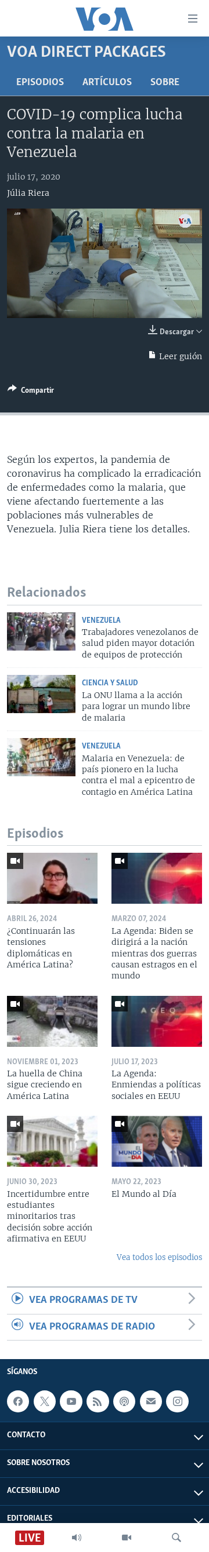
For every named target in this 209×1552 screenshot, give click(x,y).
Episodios (40, 83)
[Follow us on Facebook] (18, 1401)
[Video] (126, 1537)
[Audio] (76, 1537)
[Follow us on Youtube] (71, 1401)
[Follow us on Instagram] (177, 1401)
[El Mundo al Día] (156, 1141)
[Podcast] (124, 1401)
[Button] (31, 392)
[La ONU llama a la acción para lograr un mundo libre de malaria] (41, 694)
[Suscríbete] (151, 1401)
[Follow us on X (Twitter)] (45, 1401)
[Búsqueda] (176, 1537)
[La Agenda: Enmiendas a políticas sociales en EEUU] (156, 1021)
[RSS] (98, 1401)
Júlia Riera (28, 193)
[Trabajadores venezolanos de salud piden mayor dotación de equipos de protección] (41, 631)
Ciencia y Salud (110, 683)
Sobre (164, 83)
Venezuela (101, 621)
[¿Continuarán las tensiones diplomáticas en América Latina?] (52, 878)
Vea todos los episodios (159, 1257)
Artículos (107, 83)
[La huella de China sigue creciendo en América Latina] (52, 1021)
